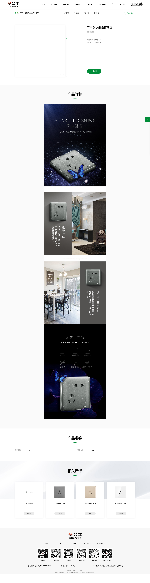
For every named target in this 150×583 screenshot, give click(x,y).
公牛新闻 (89, 4)
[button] (11, 497)
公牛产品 (66, 4)
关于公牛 (54, 4)
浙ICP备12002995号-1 (70, 572)
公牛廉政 (75, 570)
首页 (43, 4)
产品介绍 (66, 13)
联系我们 (69, 570)
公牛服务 (77, 4)
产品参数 (86, 13)
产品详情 (76, 13)
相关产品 (96, 13)
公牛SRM (80, 570)
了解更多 (29, 513)
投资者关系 (102, 4)
